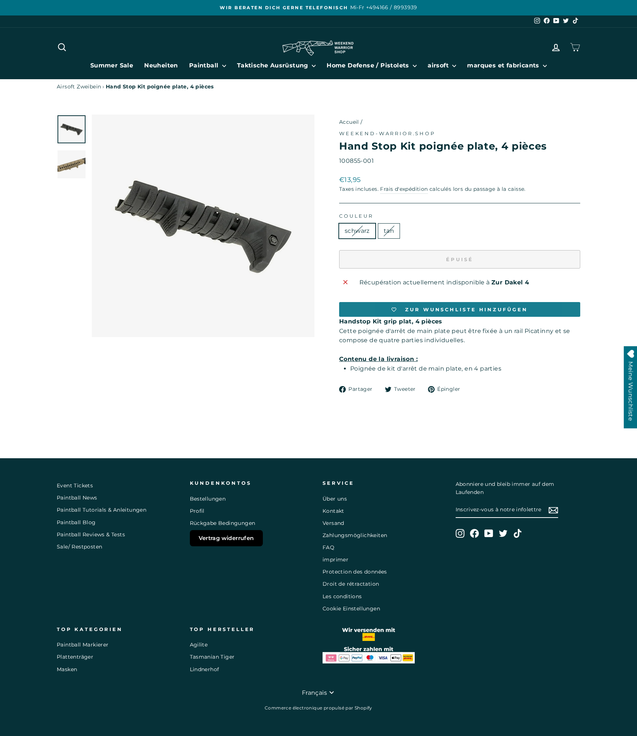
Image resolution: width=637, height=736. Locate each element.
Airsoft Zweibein (79, 87)
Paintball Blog (76, 522)
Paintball (204, 65)
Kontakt (333, 511)
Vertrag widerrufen (226, 538)
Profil (197, 511)
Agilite (199, 645)
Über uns (335, 499)
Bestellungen (208, 499)
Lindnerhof (204, 669)
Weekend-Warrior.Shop (387, 133)
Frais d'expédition (404, 189)
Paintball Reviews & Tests (91, 534)
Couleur (356, 216)
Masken (67, 669)
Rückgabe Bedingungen (222, 523)
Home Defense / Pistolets (369, 65)
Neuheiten (161, 65)
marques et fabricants (504, 65)
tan (389, 230)
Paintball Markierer (83, 645)
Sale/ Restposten (79, 547)
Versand (333, 523)
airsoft (439, 65)
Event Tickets (75, 485)
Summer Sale (111, 65)
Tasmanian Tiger (212, 657)
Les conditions (342, 596)
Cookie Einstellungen (351, 608)
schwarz (357, 230)
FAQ (328, 547)
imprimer (335, 559)
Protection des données (355, 572)
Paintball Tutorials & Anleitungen (101, 510)
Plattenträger (75, 657)
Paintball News (77, 498)
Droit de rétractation (351, 584)
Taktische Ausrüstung (273, 65)
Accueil (349, 122)
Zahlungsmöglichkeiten (355, 535)
